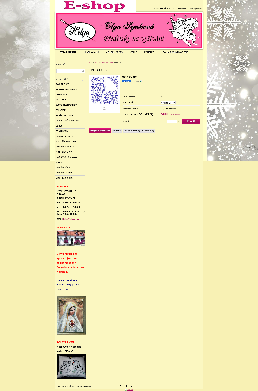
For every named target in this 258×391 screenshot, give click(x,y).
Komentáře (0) (148, 131)
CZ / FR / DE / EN (114, 52)
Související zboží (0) (132, 131)
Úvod (90, 62)
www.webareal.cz (84, 386)
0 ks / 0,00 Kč (164, 8)
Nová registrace (195, 9)
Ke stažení (117, 131)
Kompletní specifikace (100, 130)
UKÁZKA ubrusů (91, 52)
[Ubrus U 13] (104, 94)
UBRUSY (97, 62)
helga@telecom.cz (71, 219)
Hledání (60, 64)
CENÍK (133, 52)
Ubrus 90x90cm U (107, 62)
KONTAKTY (149, 52)
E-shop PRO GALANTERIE (175, 52)
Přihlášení (182, 9)
